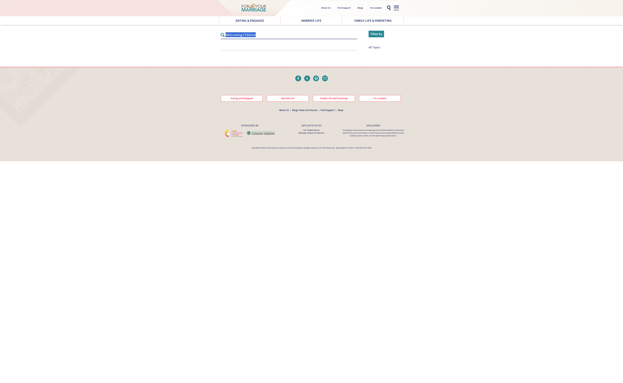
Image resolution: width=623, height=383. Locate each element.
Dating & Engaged (250, 21)
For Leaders (376, 7)
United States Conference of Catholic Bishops (284, 148)
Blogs (360, 7)
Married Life (311, 21)
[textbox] (289, 35)
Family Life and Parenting (334, 98)
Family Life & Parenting (373, 21)
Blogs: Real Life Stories (304, 110)
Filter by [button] (376, 34)
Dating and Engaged (242, 98)
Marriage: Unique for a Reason (311, 133)
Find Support (344, 7)
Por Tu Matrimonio (312, 130)
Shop (340, 110)
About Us (325, 7)
